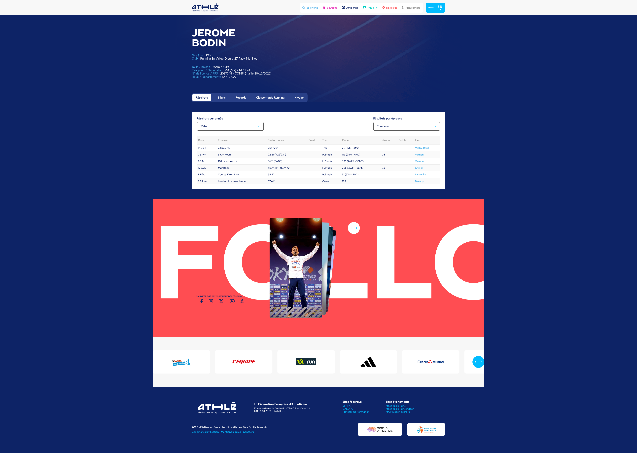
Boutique (332, 7)
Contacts (248, 431)
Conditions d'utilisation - (206, 431)
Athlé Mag (352, 7)
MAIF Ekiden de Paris (398, 411)
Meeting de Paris (396, 405)
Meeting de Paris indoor (400, 408)
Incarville (420, 174)
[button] (356, 228)
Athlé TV (373, 7)
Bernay (419, 181)
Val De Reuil (422, 148)
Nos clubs (391, 7)
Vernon (419, 154)
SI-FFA (347, 405)
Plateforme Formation (356, 411)
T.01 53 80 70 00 (262, 411)
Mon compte (413, 7)
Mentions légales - (232, 431)
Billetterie (312, 7)
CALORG (348, 408)
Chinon (419, 167)
